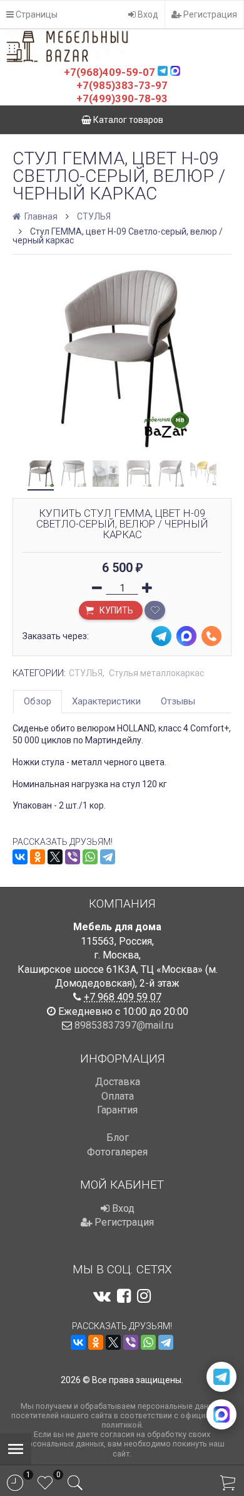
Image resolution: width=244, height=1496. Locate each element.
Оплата (117, 1096)
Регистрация (209, 14)
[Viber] (72, 856)
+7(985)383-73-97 (122, 85)
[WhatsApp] (90, 856)
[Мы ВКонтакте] (102, 1296)
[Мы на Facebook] (124, 1296)
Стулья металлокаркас (156, 673)
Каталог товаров (127, 120)
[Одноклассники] (37, 856)
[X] (55, 856)
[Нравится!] (155, 610)
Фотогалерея (117, 1152)
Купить (115, 610)
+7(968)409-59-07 (109, 72)
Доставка (117, 1082)
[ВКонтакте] (20, 856)
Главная (40, 216)
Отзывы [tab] (178, 701)
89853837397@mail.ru (123, 1025)
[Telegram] (107, 856)
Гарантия (117, 1110)
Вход (147, 14)
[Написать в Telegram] (221, 1377)
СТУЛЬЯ (94, 216)
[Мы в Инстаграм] (144, 1296)
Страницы (36, 14)
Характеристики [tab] (106, 701)
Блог (117, 1137)
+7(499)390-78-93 (122, 98)
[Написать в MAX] (221, 1414)
